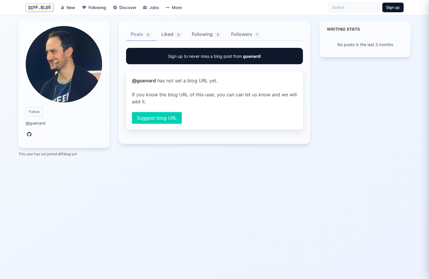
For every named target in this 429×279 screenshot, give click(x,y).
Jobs (154, 7)
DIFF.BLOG (39, 7)
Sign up (393, 7)
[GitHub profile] (29, 134)
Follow (34, 111)
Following (97, 7)
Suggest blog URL (157, 118)
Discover (127, 7)
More (177, 7)
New (71, 7)
